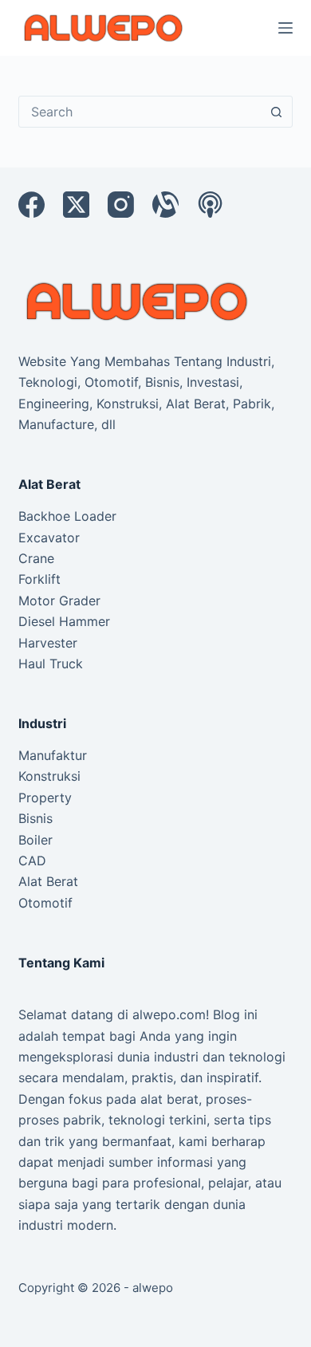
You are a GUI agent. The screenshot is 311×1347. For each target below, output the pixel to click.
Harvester (47, 643)
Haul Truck (50, 664)
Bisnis (35, 818)
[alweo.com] (138, 301)
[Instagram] (121, 204)
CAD (32, 860)
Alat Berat (48, 881)
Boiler (35, 840)
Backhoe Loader (67, 516)
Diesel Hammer (64, 621)
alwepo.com (169, 1014)
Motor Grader (59, 601)
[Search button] (277, 111)
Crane (36, 558)
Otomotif (45, 903)
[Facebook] (31, 204)
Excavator (49, 537)
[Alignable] (165, 204)
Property (45, 797)
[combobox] (140, 112)
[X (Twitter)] (76, 204)
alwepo (152, 1287)
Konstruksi (49, 776)
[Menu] (285, 28)
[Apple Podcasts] (210, 204)
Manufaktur (52, 755)
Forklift (39, 579)
